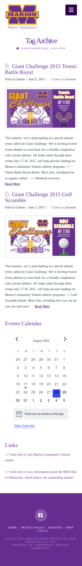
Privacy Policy (33, 527)
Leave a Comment (64, 79)
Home (13, 527)
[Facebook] (41, 515)
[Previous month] (16, 339)
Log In (43, 530)
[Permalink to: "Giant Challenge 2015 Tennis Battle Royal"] (41, 108)
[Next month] (65, 339)
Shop (69, 527)
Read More (12, 184)
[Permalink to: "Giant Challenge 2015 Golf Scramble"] (41, 236)
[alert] (41, 414)
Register (55, 527)
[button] (71, 10)
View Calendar (24, 425)
